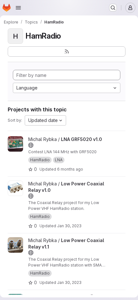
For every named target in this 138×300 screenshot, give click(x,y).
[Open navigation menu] (18, 8)
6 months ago (70, 169)
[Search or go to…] (113, 8)
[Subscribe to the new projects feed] (66, 51)
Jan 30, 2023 (69, 225)
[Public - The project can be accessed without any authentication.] (30, 145)
